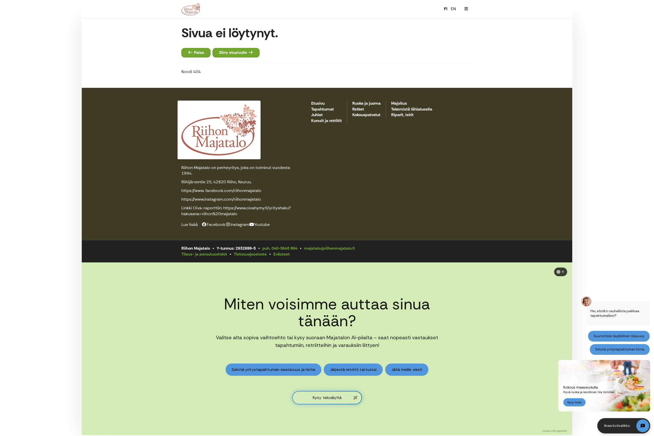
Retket (358, 109)
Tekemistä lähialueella (411, 109)
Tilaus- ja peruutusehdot (204, 254)
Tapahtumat (322, 109)
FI (445, 8)
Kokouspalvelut (366, 115)
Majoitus (399, 103)
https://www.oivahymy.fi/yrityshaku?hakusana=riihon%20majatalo (236, 210)
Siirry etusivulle (233, 52)
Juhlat (317, 115)
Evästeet (281, 254)
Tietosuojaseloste (250, 254)
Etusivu (318, 103)
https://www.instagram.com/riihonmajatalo (221, 199)
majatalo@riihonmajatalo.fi (329, 248)
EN (453, 8)
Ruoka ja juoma (366, 103)
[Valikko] (466, 9)
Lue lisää (189, 224)
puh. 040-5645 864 (279, 248)
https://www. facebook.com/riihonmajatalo (221, 190)
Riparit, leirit (402, 115)
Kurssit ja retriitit (326, 120)
